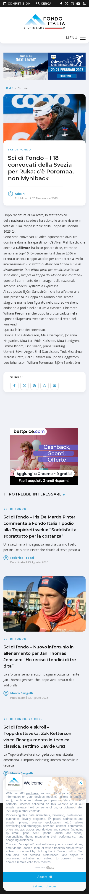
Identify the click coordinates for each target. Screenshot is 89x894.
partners (32, 793)
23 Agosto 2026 (38, 562)
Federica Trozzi (22, 558)
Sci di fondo (19, 149)
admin (20, 194)
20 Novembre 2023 (45, 198)
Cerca (46, 3)
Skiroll (35, 719)
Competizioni (20, 3)
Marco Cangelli (21, 693)
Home (8, 88)
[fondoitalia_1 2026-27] (44, 65)
